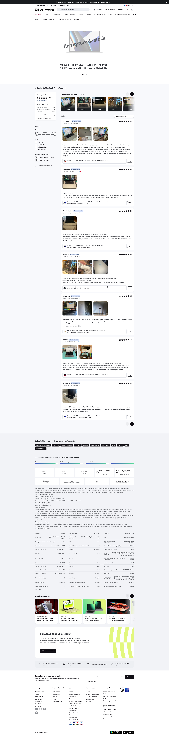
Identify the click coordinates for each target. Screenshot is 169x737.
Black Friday (89, 701)
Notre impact (39, 696)
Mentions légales (107, 714)
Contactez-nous (56, 691)
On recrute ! (38, 706)
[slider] (36, 134)
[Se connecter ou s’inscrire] (128, 9)
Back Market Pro (73, 717)
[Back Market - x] (36, 712)
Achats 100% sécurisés (75, 720)
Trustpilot (37, 703)
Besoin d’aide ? (110, 9)
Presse (37, 694)
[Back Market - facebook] (44, 709)
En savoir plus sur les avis (44, 118)
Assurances (72, 699)
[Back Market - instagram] (36, 709)
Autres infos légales (108, 712)
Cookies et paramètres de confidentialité (109, 706)
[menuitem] (56, 14)
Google (78, 643)
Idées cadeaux (90, 699)
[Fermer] (166, 2)
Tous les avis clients (91, 696)
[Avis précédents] (127, 424)
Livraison (54, 696)
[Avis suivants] (132, 424)
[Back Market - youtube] (40, 709)
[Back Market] (44, 10)
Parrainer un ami (73, 691)
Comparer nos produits (92, 694)
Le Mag (88, 691)
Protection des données (109, 709)
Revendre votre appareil (75, 701)
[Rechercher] (58, 9)
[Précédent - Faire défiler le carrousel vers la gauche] (127, 94)
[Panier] (132, 9)
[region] (97, 104)
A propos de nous (40, 691)
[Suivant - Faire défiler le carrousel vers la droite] (132, 94)
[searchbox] (74, 9)
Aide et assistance (57, 694)
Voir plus (65, 156)
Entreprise (121, 9)
